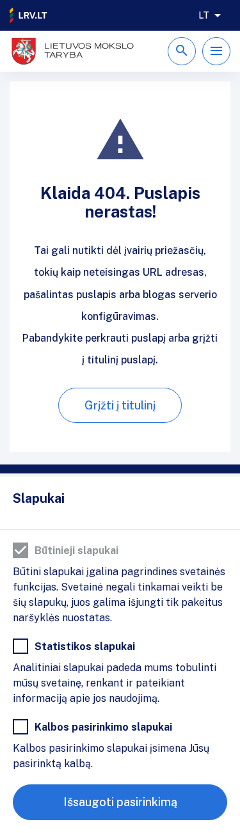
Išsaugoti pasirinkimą (120, 802)
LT (203, 15)
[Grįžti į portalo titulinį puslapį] (29, 15)
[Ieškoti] (182, 51)
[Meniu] (216, 51)
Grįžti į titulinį (120, 405)
